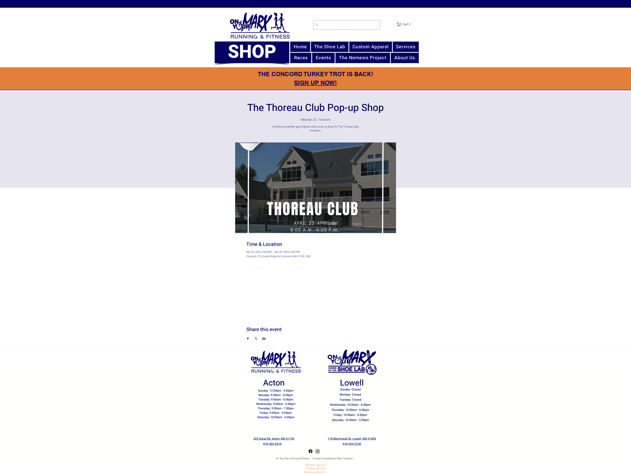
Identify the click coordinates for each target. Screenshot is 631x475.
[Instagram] (317, 451)
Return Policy (315, 464)
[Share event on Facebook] (247, 338)
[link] (408, 24)
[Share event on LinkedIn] (264, 338)
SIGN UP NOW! (315, 82)
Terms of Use (316, 468)
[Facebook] (310, 451)
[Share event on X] (255, 338)
